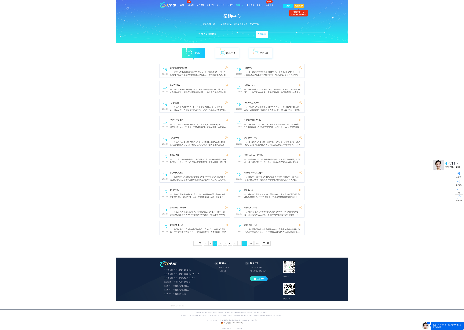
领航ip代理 (174, 155)
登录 (288, 6)
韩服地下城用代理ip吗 (253, 173)
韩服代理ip (174, 190)
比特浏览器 (180, 306)
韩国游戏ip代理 (250, 208)
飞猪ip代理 (174, 138)
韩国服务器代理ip (177, 225)
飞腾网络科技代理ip (252, 120)
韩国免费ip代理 (250, 225)
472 (250, 243)
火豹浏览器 (173, 306)
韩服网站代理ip (176, 173)
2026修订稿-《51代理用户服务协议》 (178, 270)
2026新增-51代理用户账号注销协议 (177, 282)
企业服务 (250, 5)
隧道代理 (210, 5)
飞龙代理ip (174, 103)
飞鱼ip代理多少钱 (251, 103)
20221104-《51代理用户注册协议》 (177, 290)
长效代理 (200, 5)
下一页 (266, 243)
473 (257, 243)
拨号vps (260, 5)
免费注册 (299, 6)
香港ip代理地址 (250, 85)
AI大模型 (269, 4)
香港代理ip (249, 68)
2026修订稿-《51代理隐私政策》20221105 (179, 278)
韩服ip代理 (249, 190)
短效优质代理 (224, 267)
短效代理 (190, 4)
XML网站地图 (226, 328)
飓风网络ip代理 (250, 138)
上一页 (198, 243)
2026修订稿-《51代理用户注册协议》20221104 (181, 274)
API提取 (230, 5)
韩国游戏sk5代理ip (178, 208)
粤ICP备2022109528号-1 (249, 320)
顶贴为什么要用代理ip (253, 155)
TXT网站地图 (238, 328)
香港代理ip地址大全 (178, 68)
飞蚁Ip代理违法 (176, 120)
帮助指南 (240, 5)
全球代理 (221, 5)
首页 (182, 5)
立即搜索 (262, 34)
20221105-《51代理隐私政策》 (175, 294)
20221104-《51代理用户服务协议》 (177, 286)
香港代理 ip (175, 85)
